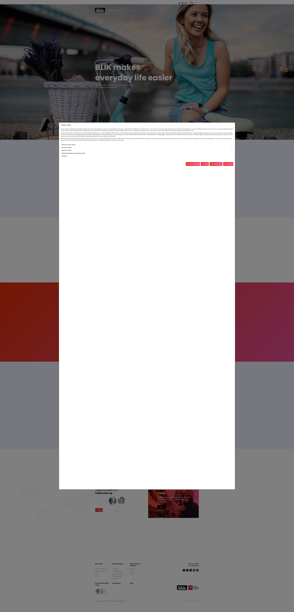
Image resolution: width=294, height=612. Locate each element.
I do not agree (205, 164)
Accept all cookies (228, 164)
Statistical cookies (66, 150)
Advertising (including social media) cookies (73, 153)
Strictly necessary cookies (68, 144)
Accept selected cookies (216, 164)
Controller (64, 156)
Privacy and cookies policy (193, 164)
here (163, 134)
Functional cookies (67, 147)
